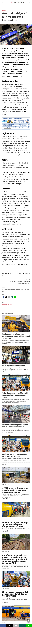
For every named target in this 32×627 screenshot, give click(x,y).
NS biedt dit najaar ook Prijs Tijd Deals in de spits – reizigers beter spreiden (15, 524)
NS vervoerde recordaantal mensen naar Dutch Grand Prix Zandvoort (15, 594)
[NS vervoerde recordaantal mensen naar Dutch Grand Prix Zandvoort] (16, 579)
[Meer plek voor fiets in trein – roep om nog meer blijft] (16, 613)
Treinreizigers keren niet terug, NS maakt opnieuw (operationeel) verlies (15, 395)
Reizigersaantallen (7, 304)
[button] (16, 123)
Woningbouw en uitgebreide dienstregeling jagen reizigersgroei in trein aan (16, 336)
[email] (16, 625)
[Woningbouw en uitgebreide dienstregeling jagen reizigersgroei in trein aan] (16, 323)
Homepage (4, 7)
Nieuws (10, 7)
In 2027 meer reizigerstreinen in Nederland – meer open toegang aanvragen (15, 490)
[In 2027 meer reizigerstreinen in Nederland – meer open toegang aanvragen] (16, 475)
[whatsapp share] (12, 297)
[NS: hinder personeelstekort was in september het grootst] (16, 443)
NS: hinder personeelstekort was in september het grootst (15, 455)
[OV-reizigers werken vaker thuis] (16, 355)
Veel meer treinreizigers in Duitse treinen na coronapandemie (15, 426)
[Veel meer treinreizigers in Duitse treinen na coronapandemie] (16, 414)
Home (3, 484)
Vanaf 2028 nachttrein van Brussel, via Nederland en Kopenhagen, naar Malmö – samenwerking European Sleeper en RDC (15, 559)
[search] (29, 2)
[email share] (9, 297)
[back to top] (28, 621)
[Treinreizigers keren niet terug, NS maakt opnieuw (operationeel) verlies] (16, 382)
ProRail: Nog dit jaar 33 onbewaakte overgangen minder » (19, 282)
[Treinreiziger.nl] (17, 2)
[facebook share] (3, 297)
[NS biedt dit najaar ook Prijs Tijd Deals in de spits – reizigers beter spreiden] (16, 509)
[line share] (15, 297)
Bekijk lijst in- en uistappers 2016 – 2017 (15, 269)
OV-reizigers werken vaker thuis (14, 366)
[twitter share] (6, 297)
